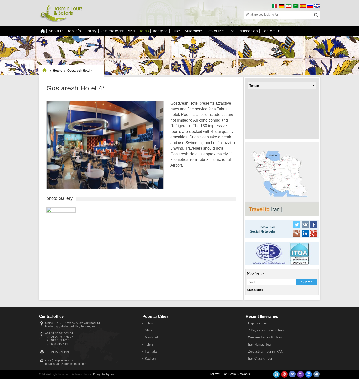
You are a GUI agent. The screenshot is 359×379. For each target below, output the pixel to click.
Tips (231, 30)
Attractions (193, 30)
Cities (176, 30)
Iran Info (74, 30)
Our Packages (112, 30)
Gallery (91, 30)
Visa (131, 30)
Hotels (57, 70)
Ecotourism (215, 30)
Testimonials (248, 30)
